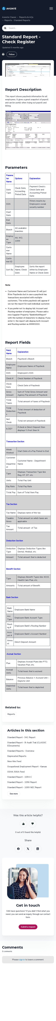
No (32, 824)
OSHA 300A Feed (15, 771)
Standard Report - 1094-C (19, 777)
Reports (11, 714)
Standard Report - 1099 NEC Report (24, 787)
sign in (22, 959)
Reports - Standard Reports (17, 20)
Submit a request (28, 927)
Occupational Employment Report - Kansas (27, 766)
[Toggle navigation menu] (51, 8)
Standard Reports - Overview (20, 750)
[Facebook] (18, 848)
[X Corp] (28, 848)
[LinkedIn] (37, 848)
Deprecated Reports (16, 756)
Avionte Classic (9, 17)
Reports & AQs (26, 17)
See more (14, 793)
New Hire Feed (14, 761)
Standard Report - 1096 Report (22, 782)
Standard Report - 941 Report (21, 737)
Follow (12, 54)
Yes (23, 824)
